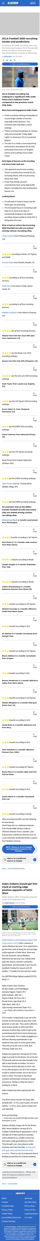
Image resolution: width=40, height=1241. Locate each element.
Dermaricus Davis (9, 520)
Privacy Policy (7, 1210)
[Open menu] (3, 3)
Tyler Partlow (7, 484)
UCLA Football (12, 1184)
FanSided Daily (8, 1206)
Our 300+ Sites (30, 1202)
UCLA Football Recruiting (16, 868)
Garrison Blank (8, 262)
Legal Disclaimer (31, 1214)
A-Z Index (28, 1217)
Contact (5, 1202)
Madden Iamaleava (10, 312)
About (4, 1198)
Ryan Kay (7, 56)
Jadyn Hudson (8, 236)
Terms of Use (30, 1210)
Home (4, 868)
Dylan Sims (6, 286)
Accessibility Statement (11, 1217)
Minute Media (12, 1226)
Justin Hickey (9, 903)
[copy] (14, 60)
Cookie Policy (7, 1214)
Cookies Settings (8, 1221)
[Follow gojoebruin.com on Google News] (34, 859)
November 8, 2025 (9, 1120)
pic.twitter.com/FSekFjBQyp (17, 989)
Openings (28, 1198)
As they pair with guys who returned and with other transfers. (18, 1150)
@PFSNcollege (11, 976)
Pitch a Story (30, 1206)
